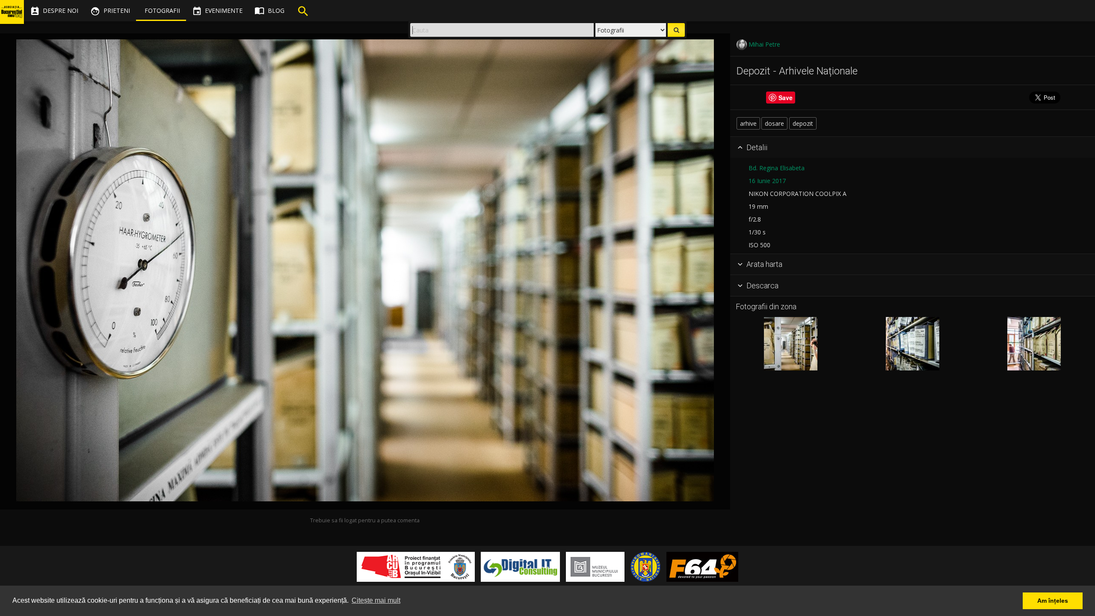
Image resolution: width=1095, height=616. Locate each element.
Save (785, 97)
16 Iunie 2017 (767, 181)
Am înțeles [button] (1052, 600)
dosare (774, 123)
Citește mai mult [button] (376, 600)
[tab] (912, 147)
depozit (803, 123)
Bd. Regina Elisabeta (777, 168)
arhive (748, 123)
